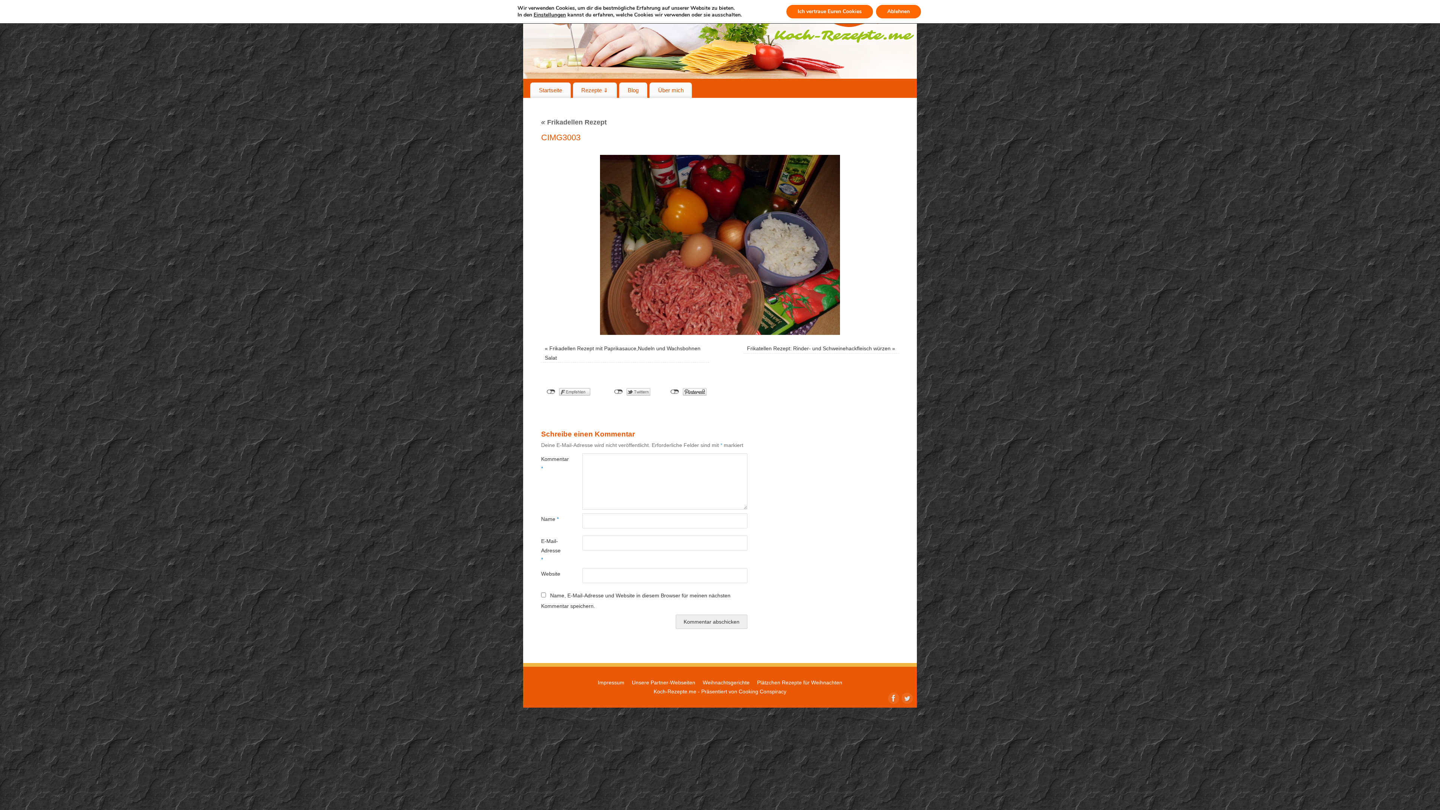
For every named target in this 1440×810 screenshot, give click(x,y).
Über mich (671, 90)
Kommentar (551, 463)
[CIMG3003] (720, 245)
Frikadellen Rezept (574, 122)
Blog (633, 90)
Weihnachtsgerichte (726, 683)
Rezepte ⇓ (594, 90)
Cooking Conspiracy (762, 691)
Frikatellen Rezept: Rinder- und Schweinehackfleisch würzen (819, 348)
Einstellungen (550, 15)
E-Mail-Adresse (551, 550)
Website (550, 574)
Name (550, 519)
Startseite (550, 90)
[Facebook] (893, 697)
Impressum (611, 683)
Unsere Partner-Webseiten (663, 683)
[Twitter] (906, 697)
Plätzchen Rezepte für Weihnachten (799, 683)
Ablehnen (898, 11)
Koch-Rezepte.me (675, 691)
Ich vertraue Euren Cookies (830, 11)
